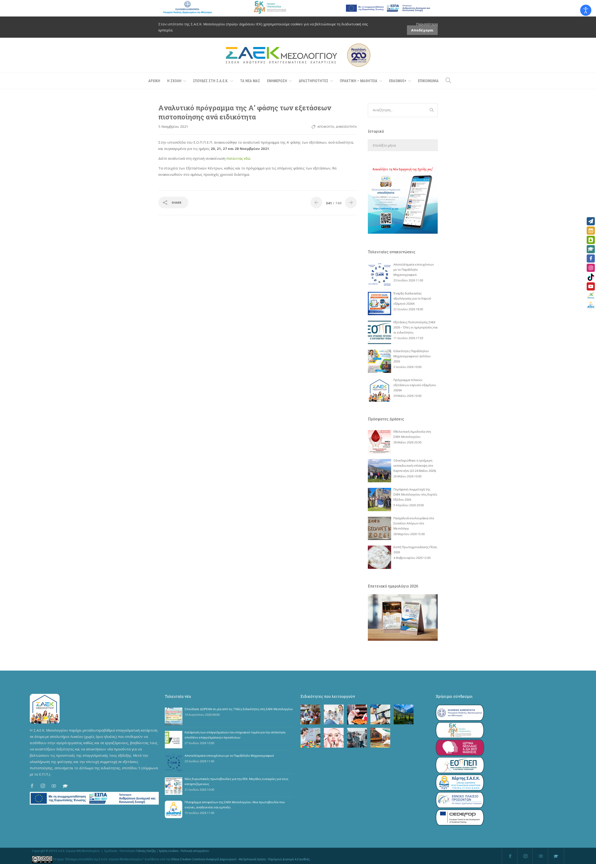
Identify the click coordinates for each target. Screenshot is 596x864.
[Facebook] (591, 258)
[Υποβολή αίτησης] (591, 221)
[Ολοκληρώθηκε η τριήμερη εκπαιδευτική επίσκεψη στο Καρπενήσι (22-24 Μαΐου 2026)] (379, 470)
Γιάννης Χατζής (146, 851)
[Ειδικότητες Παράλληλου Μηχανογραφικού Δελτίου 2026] (379, 361)
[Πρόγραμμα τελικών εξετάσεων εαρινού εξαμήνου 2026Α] (379, 390)
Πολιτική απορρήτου (195, 851)
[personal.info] (591, 240)
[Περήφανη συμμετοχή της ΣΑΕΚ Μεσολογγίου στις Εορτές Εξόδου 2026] (379, 499)
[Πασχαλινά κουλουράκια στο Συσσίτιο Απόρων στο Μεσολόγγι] (379, 528)
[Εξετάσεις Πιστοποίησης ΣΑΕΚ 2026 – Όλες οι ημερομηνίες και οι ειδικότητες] (379, 332)
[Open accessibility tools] (585, 10)
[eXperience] (591, 296)
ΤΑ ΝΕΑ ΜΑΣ (250, 81)
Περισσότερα (427, 24)
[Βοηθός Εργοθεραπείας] (310, 738)
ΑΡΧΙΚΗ (154, 81)
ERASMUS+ (397, 81)
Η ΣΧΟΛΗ (174, 81)
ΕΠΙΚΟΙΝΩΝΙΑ (428, 81)
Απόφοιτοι (325, 127)
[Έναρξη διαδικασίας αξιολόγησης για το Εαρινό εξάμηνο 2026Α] (379, 303)
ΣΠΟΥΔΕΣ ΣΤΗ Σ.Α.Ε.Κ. (210, 81)
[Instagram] (591, 268)
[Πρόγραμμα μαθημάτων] (591, 230)
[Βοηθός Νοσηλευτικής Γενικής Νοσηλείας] (334, 714)
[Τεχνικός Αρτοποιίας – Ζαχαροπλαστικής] (357, 714)
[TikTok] (591, 277)
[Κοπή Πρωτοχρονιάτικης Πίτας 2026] (379, 557)
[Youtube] (591, 286)
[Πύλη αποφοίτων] (591, 305)
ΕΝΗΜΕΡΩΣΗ (277, 81)
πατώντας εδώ (238, 158)
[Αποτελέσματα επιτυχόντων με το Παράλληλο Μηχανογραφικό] (379, 274)
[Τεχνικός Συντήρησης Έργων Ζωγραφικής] (380, 738)
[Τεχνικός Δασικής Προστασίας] (403, 714)
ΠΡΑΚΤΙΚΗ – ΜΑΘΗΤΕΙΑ (358, 81)
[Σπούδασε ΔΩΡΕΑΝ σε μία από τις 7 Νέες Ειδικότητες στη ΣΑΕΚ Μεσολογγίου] (173, 716)
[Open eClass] (591, 249)
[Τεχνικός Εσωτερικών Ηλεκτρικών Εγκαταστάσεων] (380, 714)
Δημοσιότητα (346, 127)
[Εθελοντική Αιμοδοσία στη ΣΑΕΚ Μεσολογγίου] (379, 441)
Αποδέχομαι (422, 30)
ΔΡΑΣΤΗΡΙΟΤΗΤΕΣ (313, 81)
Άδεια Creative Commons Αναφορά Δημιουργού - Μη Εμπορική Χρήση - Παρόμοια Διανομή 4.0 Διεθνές (240, 859)
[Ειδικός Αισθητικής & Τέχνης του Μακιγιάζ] (334, 738)
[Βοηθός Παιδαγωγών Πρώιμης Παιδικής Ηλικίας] (310, 714)
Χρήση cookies (168, 851)
